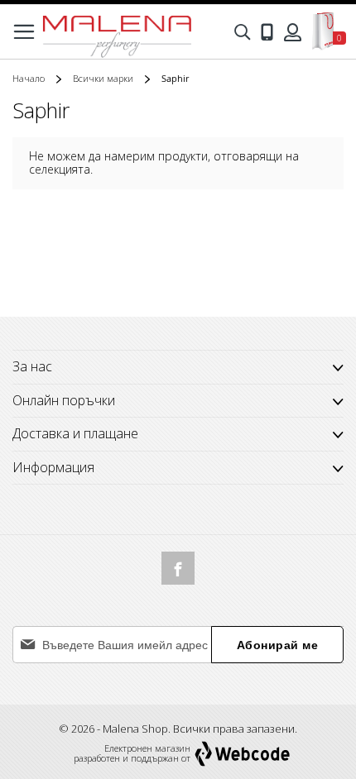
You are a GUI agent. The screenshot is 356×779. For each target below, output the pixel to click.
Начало (29, 78)
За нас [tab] (32, 366)
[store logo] (116, 32)
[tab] (178, 401)
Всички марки (104, 78)
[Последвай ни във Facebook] (178, 568)
